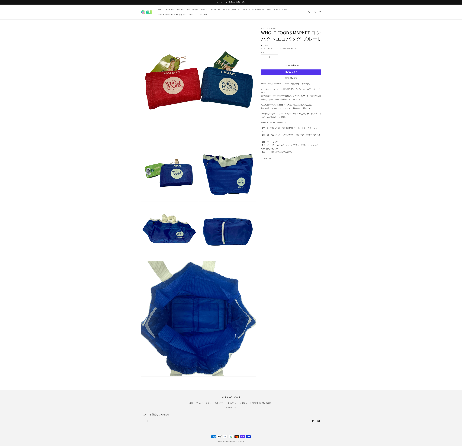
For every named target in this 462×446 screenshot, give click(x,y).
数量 (262, 53)
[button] (309, 12)
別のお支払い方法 (291, 78)
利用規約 (244, 403)
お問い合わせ (231, 407)
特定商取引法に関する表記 (260, 403)
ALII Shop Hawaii (227, 441)
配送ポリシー (220, 403)
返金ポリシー (233, 403)
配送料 (270, 48)
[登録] (181, 421)
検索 (191, 403)
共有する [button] (267, 158)
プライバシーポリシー (204, 403)
